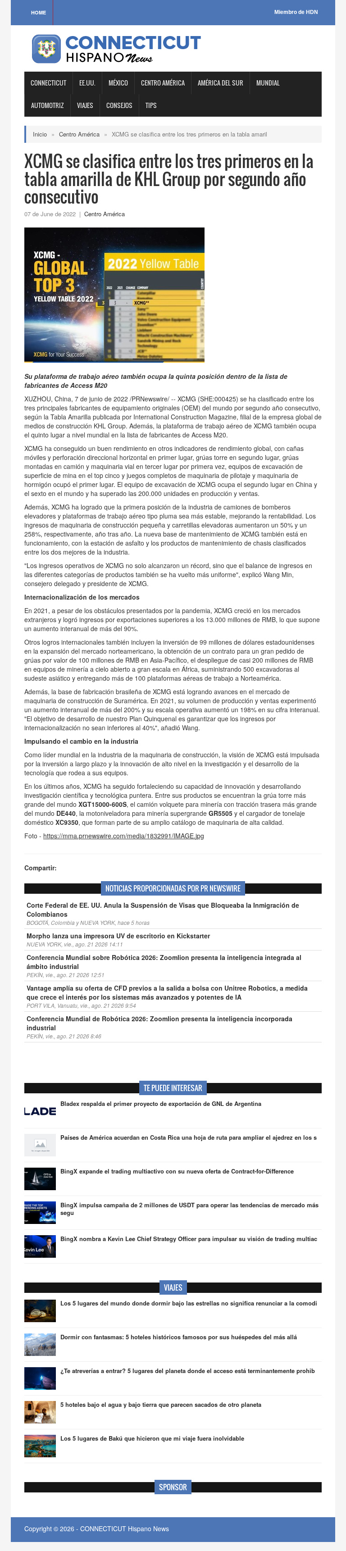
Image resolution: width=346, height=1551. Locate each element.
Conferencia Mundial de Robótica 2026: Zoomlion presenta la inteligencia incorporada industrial (159, 1023)
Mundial (268, 82)
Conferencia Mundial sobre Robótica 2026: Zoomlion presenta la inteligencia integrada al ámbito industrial (164, 962)
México (118, 82)
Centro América (163, 82)
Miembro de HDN (296, 12)
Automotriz (47, 105)
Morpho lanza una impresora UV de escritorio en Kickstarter (118, 935)
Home (38, 12)
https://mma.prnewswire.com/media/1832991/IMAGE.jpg (123, 835)
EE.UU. (87, 82)
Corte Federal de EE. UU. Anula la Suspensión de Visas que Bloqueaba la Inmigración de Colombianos (163, 910)
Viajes (85, 105)
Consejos (119, 105)
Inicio (40, 134)
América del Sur (220, 82)
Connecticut (48, 82)
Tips (151, 105)
